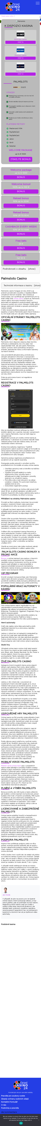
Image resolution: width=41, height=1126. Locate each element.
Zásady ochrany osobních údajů (15, 1099)
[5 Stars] (19, 87)
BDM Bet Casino (20, 39)
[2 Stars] (15, 87)
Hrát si (20, 42)
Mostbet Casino (20, 55)
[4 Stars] (18, 87)
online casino (18, 298)
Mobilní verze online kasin (11, 766)
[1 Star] (14, 87)
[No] (39, 1120)
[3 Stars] (17, 87)
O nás (3, 1105)
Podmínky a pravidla (10, 1108)
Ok (21, 1123)
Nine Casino (20, 71)
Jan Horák (6, 895)
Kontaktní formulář (9, 1102)
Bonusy (4, 558)
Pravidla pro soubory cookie (13, 1096)
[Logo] (12, 6)
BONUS (21, 177)
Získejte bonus (20, 159)
